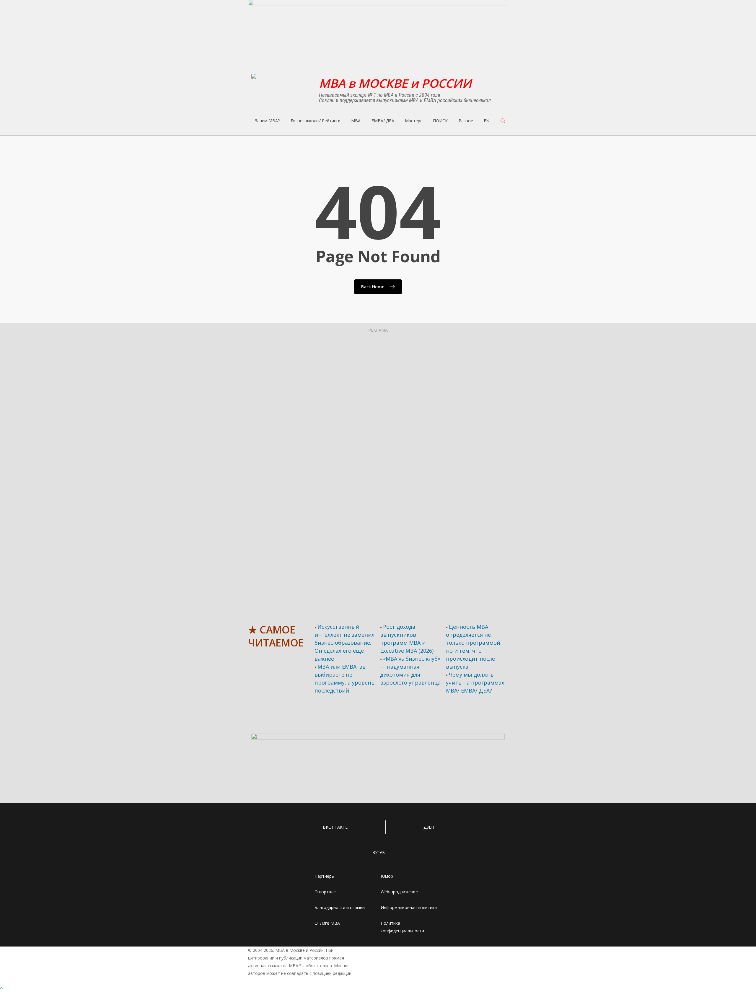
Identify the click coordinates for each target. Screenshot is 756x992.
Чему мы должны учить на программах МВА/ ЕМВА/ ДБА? (475, 682)
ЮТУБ (378, 852)
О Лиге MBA (327, 923)
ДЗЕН (428, 827)
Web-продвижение (399, 892)
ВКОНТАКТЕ (335, 827)
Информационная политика (409, 907)
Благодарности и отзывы (340, 907)
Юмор (387, 876)
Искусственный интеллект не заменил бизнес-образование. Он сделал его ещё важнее (344, 642)
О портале (325, 892)
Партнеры (325, 876)
